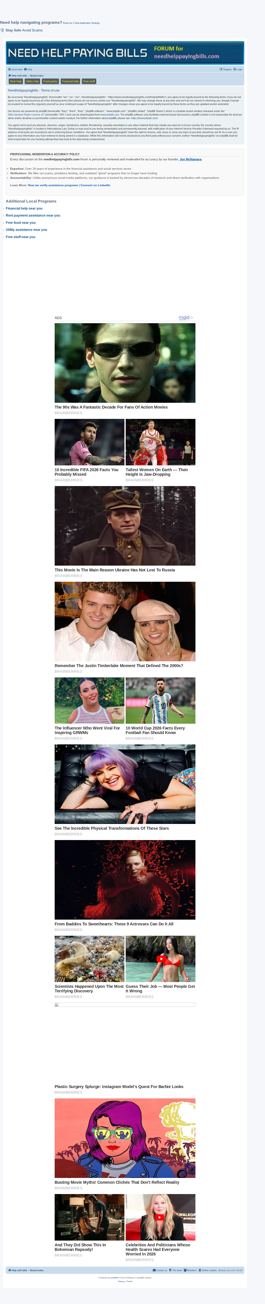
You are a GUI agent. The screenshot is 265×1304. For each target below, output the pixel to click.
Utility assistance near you (26, 229)
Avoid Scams (32, 30)
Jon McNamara (190, 159)
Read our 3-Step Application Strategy (81, 23)
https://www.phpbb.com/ (144, 118)
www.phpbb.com (109, 114)
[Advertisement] (100, 11)
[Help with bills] (125, 52)
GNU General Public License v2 (26, 114)
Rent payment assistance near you (33, 215)
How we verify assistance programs (53, 185)
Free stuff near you (20, 237)
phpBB (114, 1278)
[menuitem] (28, 69)
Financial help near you (24, 208)
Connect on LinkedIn (95, 185)
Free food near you (21, 222)
